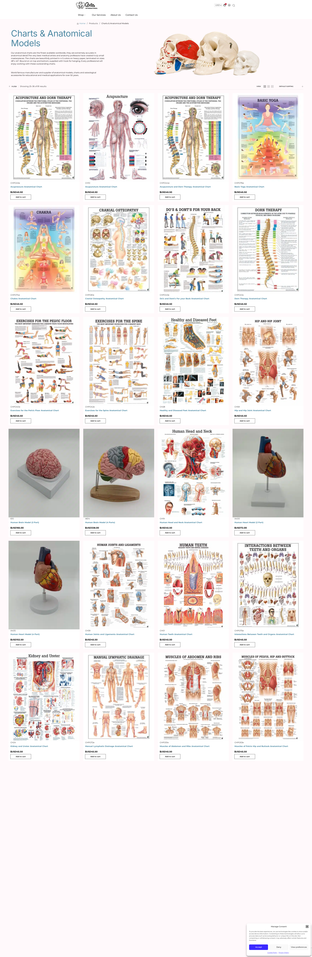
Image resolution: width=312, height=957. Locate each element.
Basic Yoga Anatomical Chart (249, 187)
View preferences (299, 947)
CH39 (87, 630)
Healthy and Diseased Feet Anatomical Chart (183, 410)
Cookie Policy (272, 952)
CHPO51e (164, 742)
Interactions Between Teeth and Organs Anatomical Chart (264, 634)
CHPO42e (90, 407)
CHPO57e (89, 854)
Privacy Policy (284, 952)
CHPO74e (15, 295)
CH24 (13, 742)
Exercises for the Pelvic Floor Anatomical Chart (34, 410)
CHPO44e (165, 183)
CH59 (237, 407)
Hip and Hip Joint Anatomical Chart (252, 410)
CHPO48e (239, 854)
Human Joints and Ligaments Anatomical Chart (109, 634)
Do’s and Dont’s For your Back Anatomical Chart (184, 298)
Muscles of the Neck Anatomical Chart (254, 858)
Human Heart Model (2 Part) (248, 522)
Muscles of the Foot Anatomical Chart (104, 858)
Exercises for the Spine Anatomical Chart (106, 410)
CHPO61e (89, 295)
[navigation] (218, 5)
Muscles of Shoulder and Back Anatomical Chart (35, 858)
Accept (258, 947)
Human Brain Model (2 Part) (24, 522)
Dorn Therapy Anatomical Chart (250, 298)
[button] (307, 926)
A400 (237, 519)
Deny (278, 947)
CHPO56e (164, 854)
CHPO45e (15, 183)
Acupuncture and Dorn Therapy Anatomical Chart (185, 187)
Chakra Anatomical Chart (23, 298)
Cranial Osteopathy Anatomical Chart (104, 298)
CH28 (162, 407)
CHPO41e (239, 295)
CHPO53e (239, 742)
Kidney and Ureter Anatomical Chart (29, 746)
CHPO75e (239, 630)
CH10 (87, 183)
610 (12, 519)
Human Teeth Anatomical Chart (176, 634)
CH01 (162, 630)
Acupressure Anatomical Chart (26, 187)
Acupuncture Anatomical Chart (101, 187)
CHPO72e (89, 742)
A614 (87, 519)
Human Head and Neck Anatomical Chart (181, 522)
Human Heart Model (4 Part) (25, 634)
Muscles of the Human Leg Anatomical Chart (183, 858)
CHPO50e (15, 854)
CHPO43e (164, 295)
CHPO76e (239, 183)
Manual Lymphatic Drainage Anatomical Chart (109, 746)
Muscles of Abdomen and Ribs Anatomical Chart (185, 746)
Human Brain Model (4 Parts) (100, 522)
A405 (13, 630)
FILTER (14, 86)
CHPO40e (15, 407)
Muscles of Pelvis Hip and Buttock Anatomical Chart (261, 746)
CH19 (162, 519)
